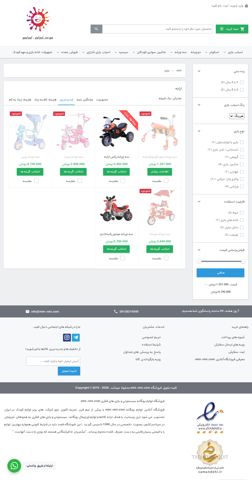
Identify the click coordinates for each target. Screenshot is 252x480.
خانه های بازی (229, 220)
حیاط (235, 212)
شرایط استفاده (151, 344)
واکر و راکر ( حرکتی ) (226, 179)
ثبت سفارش (236, 352)
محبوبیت (102, 99)
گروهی (233, 157)
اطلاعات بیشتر (159, 171)
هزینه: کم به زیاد (45, 99)
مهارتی (233, 171)
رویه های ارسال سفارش (229, 344)
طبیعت (233, 235)
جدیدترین (66, 99)
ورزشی (233, 186)
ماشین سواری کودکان (151, 52)
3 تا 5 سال (231, 89)
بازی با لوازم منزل (227, 142)
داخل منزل (231, 227)
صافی (220, 272)
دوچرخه (195, 52)
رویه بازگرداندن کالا (148, 359)
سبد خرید (229, 29)
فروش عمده (69, 52)
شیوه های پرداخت (233, 337)
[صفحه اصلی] (38, 23)
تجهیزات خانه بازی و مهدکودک (32, 52)
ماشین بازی (230, 164)
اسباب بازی (235, 52)
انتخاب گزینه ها (116, 171)
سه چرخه (180, 52)
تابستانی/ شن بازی (225, 149)
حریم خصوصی (151, 337)
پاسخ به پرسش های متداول (142, 352)
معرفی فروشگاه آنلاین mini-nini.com (220, 359)
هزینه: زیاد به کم (20, 99)
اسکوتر (214, 52)
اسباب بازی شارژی (98, 52)
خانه (178, 70)
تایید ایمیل (69, 371)
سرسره (123, 52)
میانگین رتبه (84, 99)
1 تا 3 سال (231, 82)
